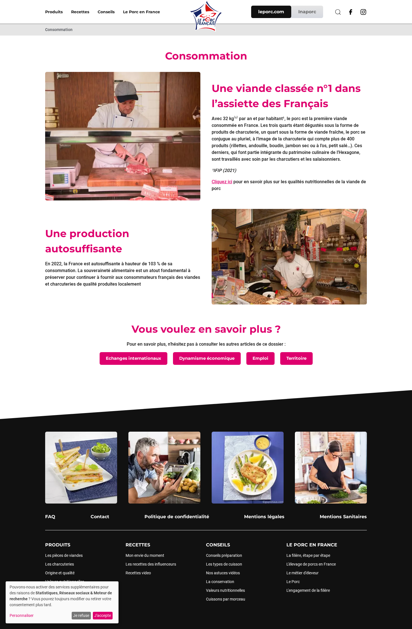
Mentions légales (264, 516)
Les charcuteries (59, 564)
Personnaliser (22, 615)
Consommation (59, 29)
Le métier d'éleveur (302, 573)
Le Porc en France (141, 11)
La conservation (220, 581)
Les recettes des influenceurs (151, 564)
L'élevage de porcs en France (311, 564)
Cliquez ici (222, 181)
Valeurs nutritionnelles (225, 590)
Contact (100, 516)
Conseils (106, 11)
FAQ (50, 516)
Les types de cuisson (224, 564)
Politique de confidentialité (176, 516)
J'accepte (102, 615)
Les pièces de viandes (64, 555)
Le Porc (293, 581)
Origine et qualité (59, 573)
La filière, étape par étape (308, 555)
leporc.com (271, 11)
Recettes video (138, 573)
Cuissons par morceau (225, 599)
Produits (54, 11)
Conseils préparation (224, 555)
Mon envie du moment (145, 555)
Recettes (80, 11)
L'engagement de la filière (308, 590)
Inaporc (307, 11)
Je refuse (81, 615)
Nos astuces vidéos (223, 573)
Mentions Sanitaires (343, 516)
